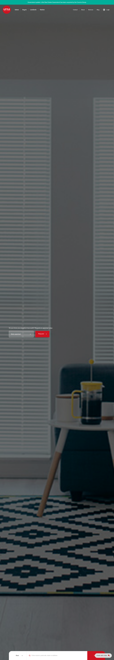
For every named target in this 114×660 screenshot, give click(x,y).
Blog (98, 9)
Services (90, 9)
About (83, 9)
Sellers (17, 10)
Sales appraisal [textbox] (16, 334)
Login (108, 9)
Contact (75, 9)
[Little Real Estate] (7, 10)
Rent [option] (17, 655)
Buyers (24, 10)
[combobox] (21, 334)
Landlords (33, 10)
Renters (42, 10)
